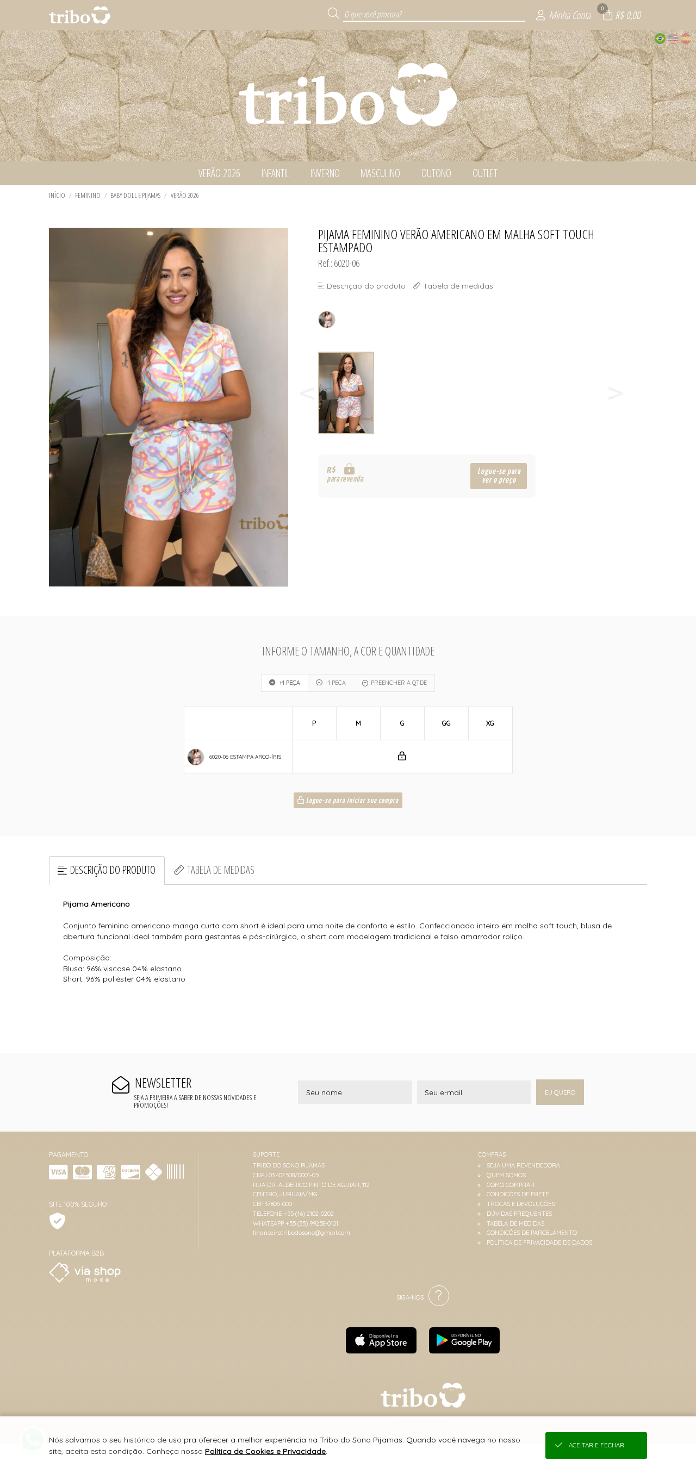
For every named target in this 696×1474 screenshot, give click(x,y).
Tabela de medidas (220, 870)
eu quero (560, 1092)
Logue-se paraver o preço (498, 475)
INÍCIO (57, 195)
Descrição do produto (113, 870)
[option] (347, 393)
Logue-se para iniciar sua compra (351, 800)
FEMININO (88, 195)
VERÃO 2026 (184, 195)
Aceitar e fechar (596, 1445)
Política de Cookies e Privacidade (265, 1451)
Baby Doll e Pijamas (135, 195)
